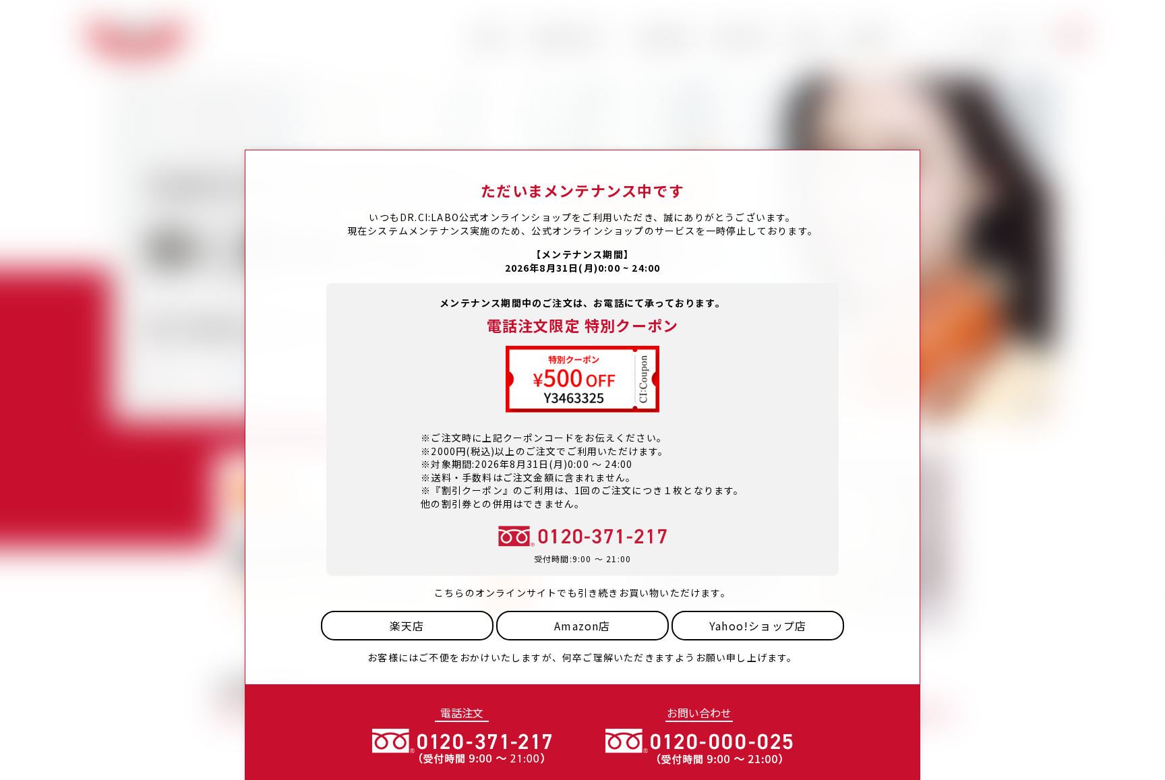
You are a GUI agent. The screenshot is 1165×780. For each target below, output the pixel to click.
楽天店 (407, 626)
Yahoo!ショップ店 (757, 626)
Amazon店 (582, 626)
